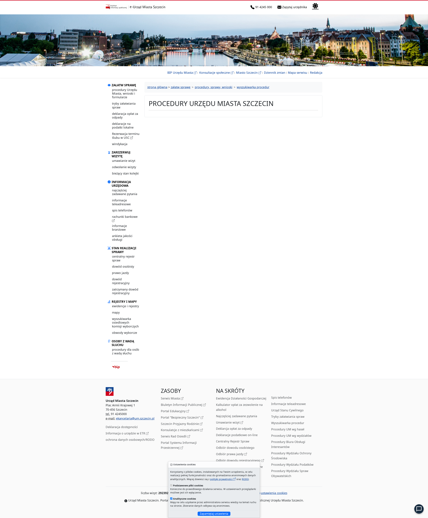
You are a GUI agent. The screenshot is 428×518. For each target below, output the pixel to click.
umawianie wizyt (123, 161)
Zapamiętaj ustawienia (214, 513)
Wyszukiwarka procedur (287, 423)
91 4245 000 (263, 7)
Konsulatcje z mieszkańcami (180, 430)
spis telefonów (122, 210)
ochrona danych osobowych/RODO (130, 440)
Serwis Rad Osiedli (174, 436)
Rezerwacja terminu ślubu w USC (125, 135)
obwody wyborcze (124, 333)
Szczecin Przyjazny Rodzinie (180, 424)
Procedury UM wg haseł (287, 429)
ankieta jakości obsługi (122, 238)
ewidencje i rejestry (125, 306)
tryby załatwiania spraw (124, 105)
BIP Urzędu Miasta (181, 73)
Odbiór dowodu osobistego (235, 448)
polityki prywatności (221, 479)
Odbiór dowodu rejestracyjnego (238, 460)
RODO (245, 479)
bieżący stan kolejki (125, 173)
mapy (116, 312)
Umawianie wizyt (228, 422)
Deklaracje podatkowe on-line (237, 435)
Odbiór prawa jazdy (230, 454)
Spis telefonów (281, 397)
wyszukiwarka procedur (253, 87)
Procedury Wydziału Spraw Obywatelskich (289, 473)
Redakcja (316, 73)
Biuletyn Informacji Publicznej (182, 405)
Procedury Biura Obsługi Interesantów (288, 444)
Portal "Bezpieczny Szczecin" (181, 417)
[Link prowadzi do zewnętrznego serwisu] (116, 367)
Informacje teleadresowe (288, 404)
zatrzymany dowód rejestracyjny (125, 291)
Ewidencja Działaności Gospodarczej (241, 398)
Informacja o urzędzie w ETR (126, 433)
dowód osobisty (123, 266)
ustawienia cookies (274, 493)
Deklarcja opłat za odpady (234, 429)
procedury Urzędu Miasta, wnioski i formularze (124, 93)
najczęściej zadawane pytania (124, 192)
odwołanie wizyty (124, 167)
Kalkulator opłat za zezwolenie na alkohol (239, 407)
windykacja (119, 144)
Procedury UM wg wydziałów (291, 436)
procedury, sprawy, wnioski (213, 87)
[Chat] (419, 509)
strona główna (157, 87)
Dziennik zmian (274, 73)
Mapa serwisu (297, 73)
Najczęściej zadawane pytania (236, 416)
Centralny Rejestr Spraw (232, 441)
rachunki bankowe (125, 217)
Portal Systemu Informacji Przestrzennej (179, 445)
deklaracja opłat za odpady (125, 115)
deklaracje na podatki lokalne (123, 125)
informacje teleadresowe (121, 202)
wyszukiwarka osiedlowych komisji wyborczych (125, 322)
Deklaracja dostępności (122, 427)
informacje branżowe (119, 228)
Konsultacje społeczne (216, 73)
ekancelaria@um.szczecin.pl (135, 418)
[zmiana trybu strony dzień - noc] (315, 6)
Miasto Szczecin (248, 73)
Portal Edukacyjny (173, 411)
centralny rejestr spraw (123, 258)
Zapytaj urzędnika (294, 7)
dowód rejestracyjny (121, 281)
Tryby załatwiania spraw (287, 417)
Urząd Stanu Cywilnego (287, 410)
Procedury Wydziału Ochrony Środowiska (291, 455)
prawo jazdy (120, 273)
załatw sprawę (180, 87)
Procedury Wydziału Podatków (292, 465)
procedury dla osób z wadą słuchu (125, 351)
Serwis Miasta (171, 398)
